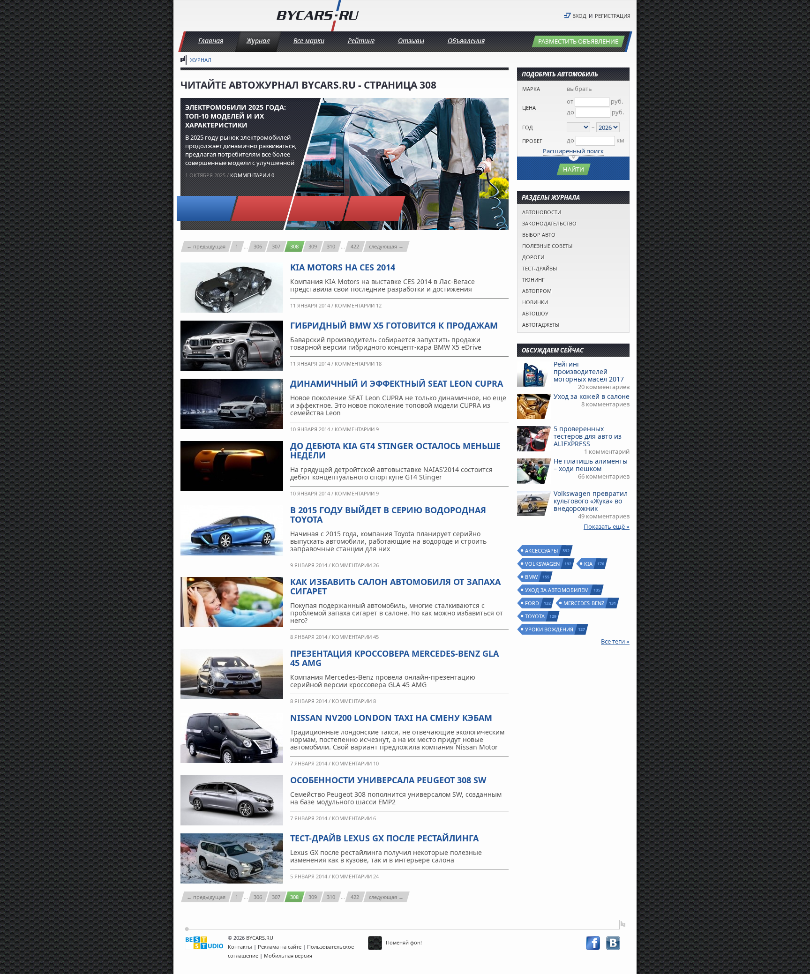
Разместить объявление (578, 41)
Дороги (533, 257)
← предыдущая (206, 246)
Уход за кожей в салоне (592, 396)
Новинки (535, 302)
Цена (529, 107)
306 (258, 246)
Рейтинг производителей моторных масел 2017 (589, 371)
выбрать (579, 88)
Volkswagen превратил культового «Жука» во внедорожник (591, 501)
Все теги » (615, 641)
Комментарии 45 (355, 636)
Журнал (258, 40)
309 (312, 246)
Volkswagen (543, 563)
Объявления (466, 40)
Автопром (537, 290)
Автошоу (535, 313)
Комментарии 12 (358, 305)
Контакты (240, 946)
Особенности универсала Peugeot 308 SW (388, 780)
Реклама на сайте (279, 946)
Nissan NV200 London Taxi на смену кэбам (391, 717)
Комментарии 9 (357, 429)
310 (331, 246)
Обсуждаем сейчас (553, 350)
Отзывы (411, 40)
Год (527, 127)
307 (276, 246)
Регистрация (612, 15)
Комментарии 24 (355, 876)
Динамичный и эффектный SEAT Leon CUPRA (396, 383)
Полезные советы (547, 245)
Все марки (308, 40)
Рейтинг (361, 40)
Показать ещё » (607, 526)
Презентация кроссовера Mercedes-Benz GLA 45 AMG (394, 658)
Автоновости (541, 212)
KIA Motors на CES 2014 (342, 267)
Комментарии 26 (355, 565)
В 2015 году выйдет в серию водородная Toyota (388, 514)
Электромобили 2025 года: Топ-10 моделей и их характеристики (235, 116)
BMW (532, 576)
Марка (531, 88)
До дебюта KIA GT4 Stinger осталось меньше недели (395, 450)
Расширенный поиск (573, 151)
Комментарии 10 (355, 763)
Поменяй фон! (403, 942)
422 (355, 246)
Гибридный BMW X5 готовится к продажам (394, 325)
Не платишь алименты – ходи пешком (591, 465)
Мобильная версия (288, 955)
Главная (210, 40)
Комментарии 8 (354, 700)
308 (294, 246)
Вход (579, 15)
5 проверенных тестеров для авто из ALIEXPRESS (588, 436)
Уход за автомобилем (557, 589)
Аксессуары (542, 550)
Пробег (532, 140)
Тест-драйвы (539, 268)
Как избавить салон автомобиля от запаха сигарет (395, 586)
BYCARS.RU (259, 937)
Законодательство (549, 223)
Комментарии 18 (358, 363)
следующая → (386, 246)
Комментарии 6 (354, 818)
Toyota (535, 616)
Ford (532, 603)
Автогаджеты (540, 324)
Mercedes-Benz (584, 603)
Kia (588, 563)
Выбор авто (538, 234)
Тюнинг (533, 279)
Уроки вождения (549, 629)
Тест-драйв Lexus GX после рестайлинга (384, 838)
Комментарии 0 (252, 175)
